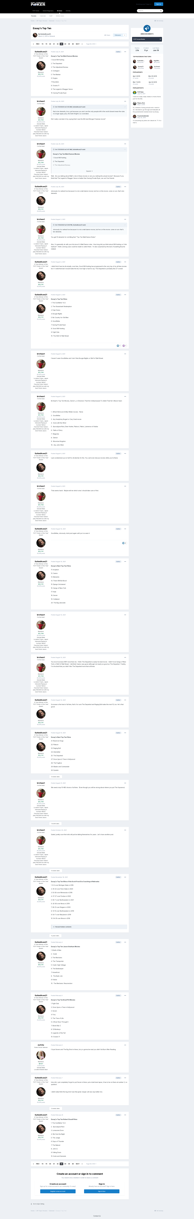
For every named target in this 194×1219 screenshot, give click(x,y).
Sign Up (158, 4)
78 (42, 44)
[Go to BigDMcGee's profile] (150, 61)
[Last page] (82, 44)
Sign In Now (101, 1191)
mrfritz (41, 1045)
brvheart (41, 101)
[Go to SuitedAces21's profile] (35, 35)
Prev (37, 44)
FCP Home (36, 11)
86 (73, 44)
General (52, 36)
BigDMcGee (158, 60)
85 (69, 44)
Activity (68, 11)
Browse (59, 11)
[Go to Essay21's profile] (135, 67)
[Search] (161, 10)
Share (108, 35)
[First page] (33, 44)
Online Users (60, 16)
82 (58, 44)
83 (61, 44)
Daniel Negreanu (48, 11)
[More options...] (125, 52)
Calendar (43, 16)
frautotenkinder (143, 116)
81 (54, 44)
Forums (33, 16)
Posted (57, 51)
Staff (50, 16)
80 (50, 44)
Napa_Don (141, 103)
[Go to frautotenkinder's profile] (134, 116)
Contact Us (97, 1216)
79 (46, 44)
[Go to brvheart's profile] (40, 111)
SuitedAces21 (46, 34)
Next (78, 44)
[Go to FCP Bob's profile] (134, 92)
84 (65, 44)
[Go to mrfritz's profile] (40, 1055)
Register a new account (57, 1191)
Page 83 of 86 (90, 44)
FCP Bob (140, 92)
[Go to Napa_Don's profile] (134, 103)
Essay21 (140, 66)
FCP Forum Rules (139, 39)
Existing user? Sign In (144, 4)
